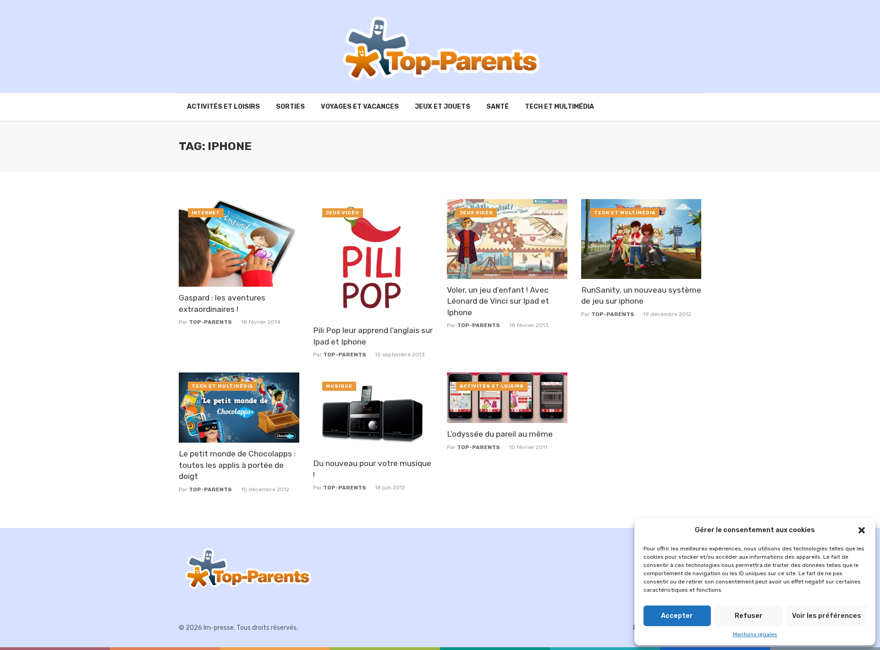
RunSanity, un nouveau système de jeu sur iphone (641, 295)
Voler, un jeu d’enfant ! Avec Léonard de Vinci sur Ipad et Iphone (498, 301)
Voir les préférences (826, 615)
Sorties (290, 107)
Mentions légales (755, 634)
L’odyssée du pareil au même (500, 434)
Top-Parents (210, 322)
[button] (861, 530)
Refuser (749, 615)
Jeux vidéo (342, 213)
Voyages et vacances (360, 107)
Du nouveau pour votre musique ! (372, 469)
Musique (339, 386)
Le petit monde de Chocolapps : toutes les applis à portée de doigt (237, 465)
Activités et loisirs (223, 107)
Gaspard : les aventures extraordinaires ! (222, 303)
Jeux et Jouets (442, 107)
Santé (497, 107)
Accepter (677, 615)
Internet (206, 213)
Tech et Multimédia (559, 107)
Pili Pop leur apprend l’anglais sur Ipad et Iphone (373, 336)
